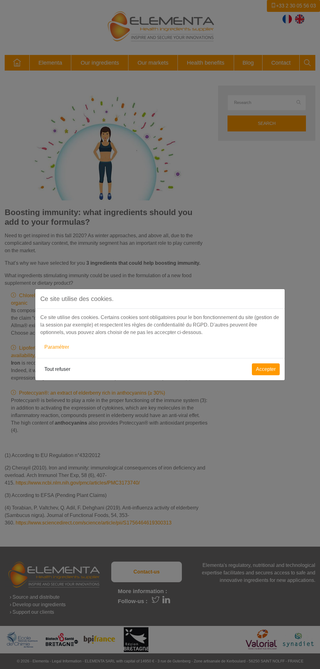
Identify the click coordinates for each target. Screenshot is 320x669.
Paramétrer (56, 347)
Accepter (266, 369)
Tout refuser (57, 369)
